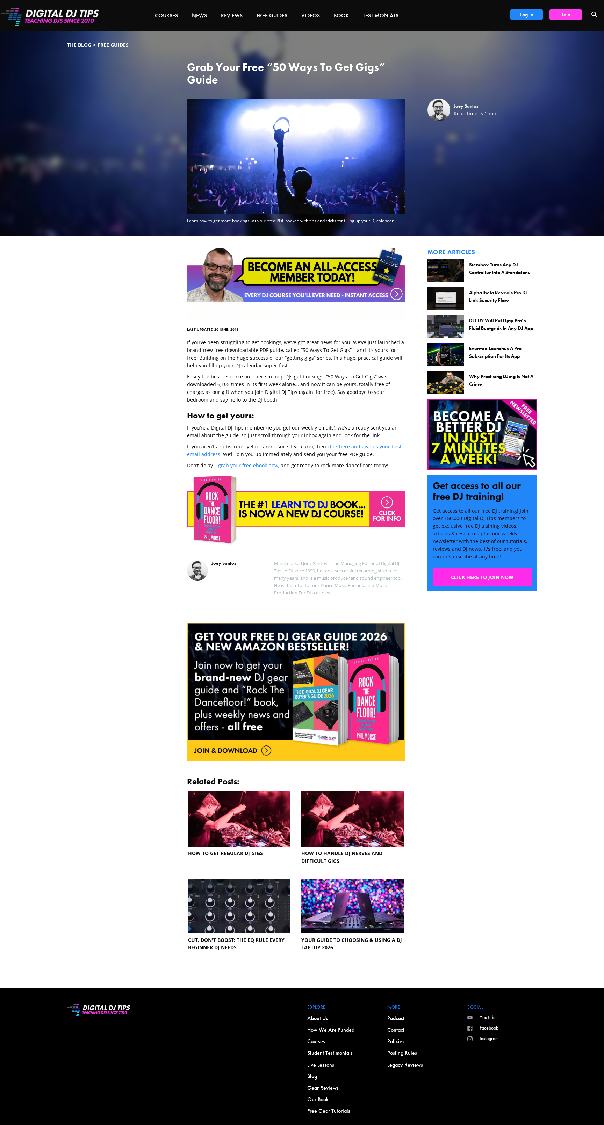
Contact (395, 1029)
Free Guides (272, 15)
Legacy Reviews (405, 1064)
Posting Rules (402, 1053)
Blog (312, 1076)
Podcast (395, 1018)
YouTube (488, 1017)
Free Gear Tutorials (328, 1111)
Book (341, 15)
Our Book (318, 1099)
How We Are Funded (330, 1029)
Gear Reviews (323, 1087)
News (199, 15)
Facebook (489, 1028)
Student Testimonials (330, 1053)
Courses (166, 15)
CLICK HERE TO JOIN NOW (482, 577)
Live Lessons (320, 1064)
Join (565, 14)
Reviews (232, 15)
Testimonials (380, 15)
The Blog (79, 45)
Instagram (489, 1038)
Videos (310, 15)
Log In (526, 14)
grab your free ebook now (248, 465)
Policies (395, 1041)
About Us (317, 1018)
